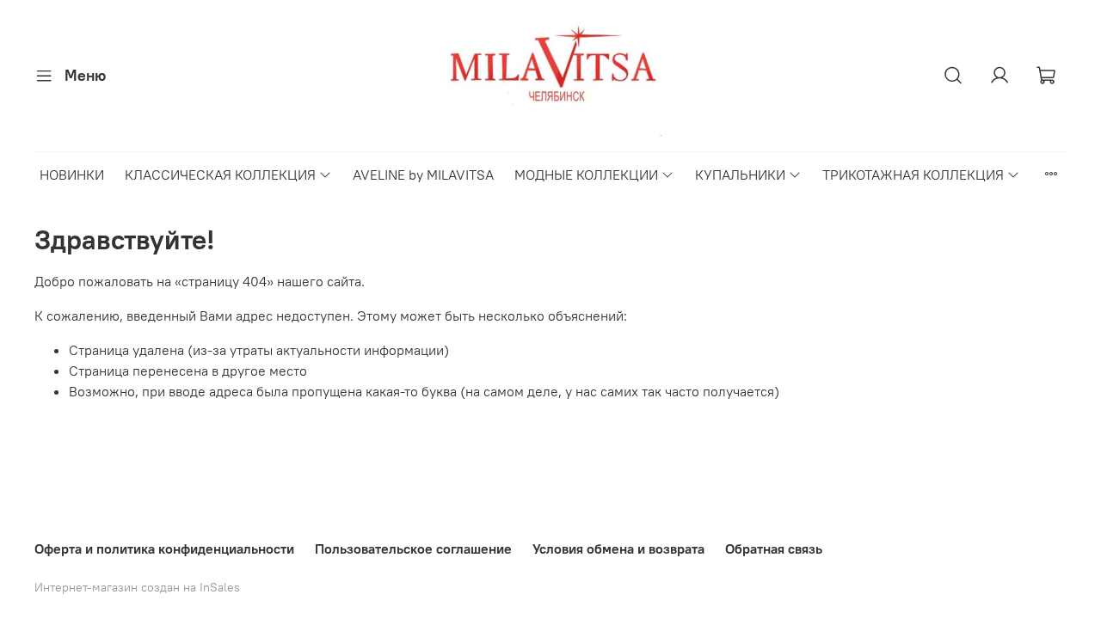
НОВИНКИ (72, 174)
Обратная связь (773, 548)
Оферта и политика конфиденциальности (164, 548)
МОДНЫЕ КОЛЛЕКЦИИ (586, 174)
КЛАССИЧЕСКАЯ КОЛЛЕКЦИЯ (220, 174)
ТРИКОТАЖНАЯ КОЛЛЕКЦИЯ (913, 174)
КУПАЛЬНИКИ (740, 174)
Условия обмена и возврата (618, 548)
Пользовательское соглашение (413, 548)
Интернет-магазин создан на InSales (137, 587)
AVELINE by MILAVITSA (423, 174)
